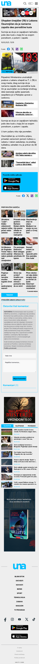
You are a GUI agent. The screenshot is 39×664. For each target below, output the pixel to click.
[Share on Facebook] (8, 49)
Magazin (19, 606)
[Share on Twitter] (12, 49)
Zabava (19, 601)
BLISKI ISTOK (19, 576)
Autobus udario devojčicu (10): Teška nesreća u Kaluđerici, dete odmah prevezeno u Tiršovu (26, 156)
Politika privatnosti (19, 657)
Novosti (19, 585)
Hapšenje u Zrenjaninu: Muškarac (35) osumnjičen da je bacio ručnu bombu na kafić (25, 106)
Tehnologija (19, 597)
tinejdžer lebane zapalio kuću (13, 300)
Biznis (19, 589)
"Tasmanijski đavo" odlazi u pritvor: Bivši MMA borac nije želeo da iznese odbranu (26, 165)
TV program (19, 610)
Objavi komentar (19, 378)
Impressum (19, 651)
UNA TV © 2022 (19, 662)
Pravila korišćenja (19, 654)
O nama (19, 647)
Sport (19, 593)
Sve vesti (19, 580)
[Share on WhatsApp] (21, 49)
